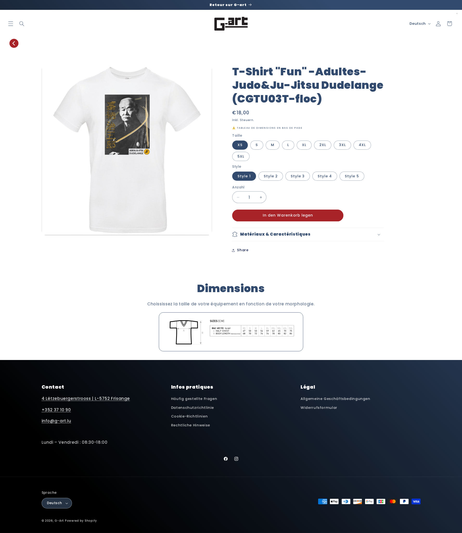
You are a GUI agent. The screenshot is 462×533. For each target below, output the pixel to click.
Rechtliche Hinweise (190, 425)
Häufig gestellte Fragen (194, 398)
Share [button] (242, 250)
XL (304, 144)
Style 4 (325, 176)
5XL (240, 156)
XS (240, 144)
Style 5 (352, 176)
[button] (10, 23)
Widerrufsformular (319, 407)
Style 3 (298, 176)
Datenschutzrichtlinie (192, 407)
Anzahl (238, 187)
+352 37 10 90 (56, 410)
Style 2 (271, 176)
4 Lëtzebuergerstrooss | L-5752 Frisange (86, 398)
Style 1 (243, 176)
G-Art (59, 521)
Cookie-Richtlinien (189, 416)
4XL (362, 144)
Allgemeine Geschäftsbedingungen (335, 398)
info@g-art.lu (56, 421)
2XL (322, 144)
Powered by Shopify (81, 521)
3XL (342, 144)
